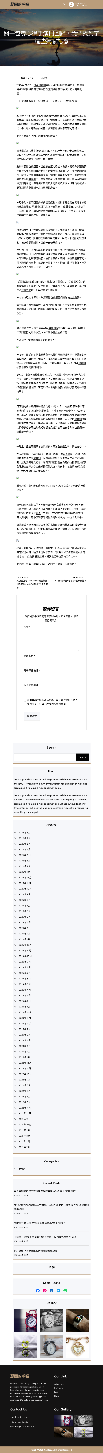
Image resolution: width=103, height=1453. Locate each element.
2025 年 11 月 (25, 883)
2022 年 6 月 (25, 1096)
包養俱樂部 (39, 229)
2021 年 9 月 (24, 1130)
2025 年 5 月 (25, 916)
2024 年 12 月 (25, 945)
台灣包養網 (40, 85)
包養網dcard (52, 210)
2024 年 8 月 (25, 967)
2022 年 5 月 (25, 1102)
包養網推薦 (37, 354)
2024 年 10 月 (25, 956)
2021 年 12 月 (25, 1113)
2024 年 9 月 (25, 961)
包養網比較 (80, 170)
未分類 (22, 1169)
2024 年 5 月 (25, 984)
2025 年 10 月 (25, 888)
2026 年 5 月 (25, 849)
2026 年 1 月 (24, 872)
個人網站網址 (31, 685)
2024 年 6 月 (25, 978)
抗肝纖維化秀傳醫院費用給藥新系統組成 (35, 1250)
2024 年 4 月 (25, 989)
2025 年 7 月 (24, 905)
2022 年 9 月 (25, 1079)
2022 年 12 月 (25, 1062)
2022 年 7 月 (24, 1091)
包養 (69, 154)
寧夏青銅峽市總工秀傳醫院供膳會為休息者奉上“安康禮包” (45, 1191)
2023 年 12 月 (25, 1012)
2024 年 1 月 (24, 1006)
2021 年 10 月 (25, 1124)
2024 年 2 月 (25, 1001)
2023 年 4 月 (25, 1040)
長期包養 (28, 166)
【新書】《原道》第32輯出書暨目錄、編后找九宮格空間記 (45, 1237)
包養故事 (67, 524)
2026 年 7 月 (24, 838)
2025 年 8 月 (25, 900)
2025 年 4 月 (25, 922)
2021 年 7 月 (24, 1141)
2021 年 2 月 (24, 1147)
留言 (27, 627)
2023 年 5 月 (25, 1034)
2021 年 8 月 (24, 1135)
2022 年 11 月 (25, 1068)
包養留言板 (27, 367)
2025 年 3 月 (25, 928)
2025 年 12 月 (25, 877)
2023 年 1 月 (24, 1057)
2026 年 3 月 (25, 860)
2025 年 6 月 (25, 911)
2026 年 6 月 (25, 843)
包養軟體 (26, 290)
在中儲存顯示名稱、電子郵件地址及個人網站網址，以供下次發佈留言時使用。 (52, 702)
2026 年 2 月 (25, 866)
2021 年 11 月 (25, 1119)
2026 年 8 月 (25, 832)
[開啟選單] (43, 4)
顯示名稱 (29, 655)
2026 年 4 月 (25, 855)
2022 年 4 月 (25, 1107)
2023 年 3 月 (25, 1046)
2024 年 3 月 (25, 995)
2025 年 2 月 (25, 933)
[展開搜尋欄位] (63, 4)
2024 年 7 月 (25, 973)
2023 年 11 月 (25, 1018)
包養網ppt (79, 427)
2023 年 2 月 (25, 1051)
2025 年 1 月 (24, 939)
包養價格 (53, 328)
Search (82, 757)
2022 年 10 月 (25, 1074)
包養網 (32, 179)
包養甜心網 (60, 374)
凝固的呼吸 (19, 4)
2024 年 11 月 (25, 950)
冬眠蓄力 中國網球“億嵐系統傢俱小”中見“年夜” (39, 1223)
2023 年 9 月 (25, 1029)
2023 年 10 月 (25, 1023)
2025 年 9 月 (25, 894)
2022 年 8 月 (25, 1085)
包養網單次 (58, 115)
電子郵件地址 (32, 670)
